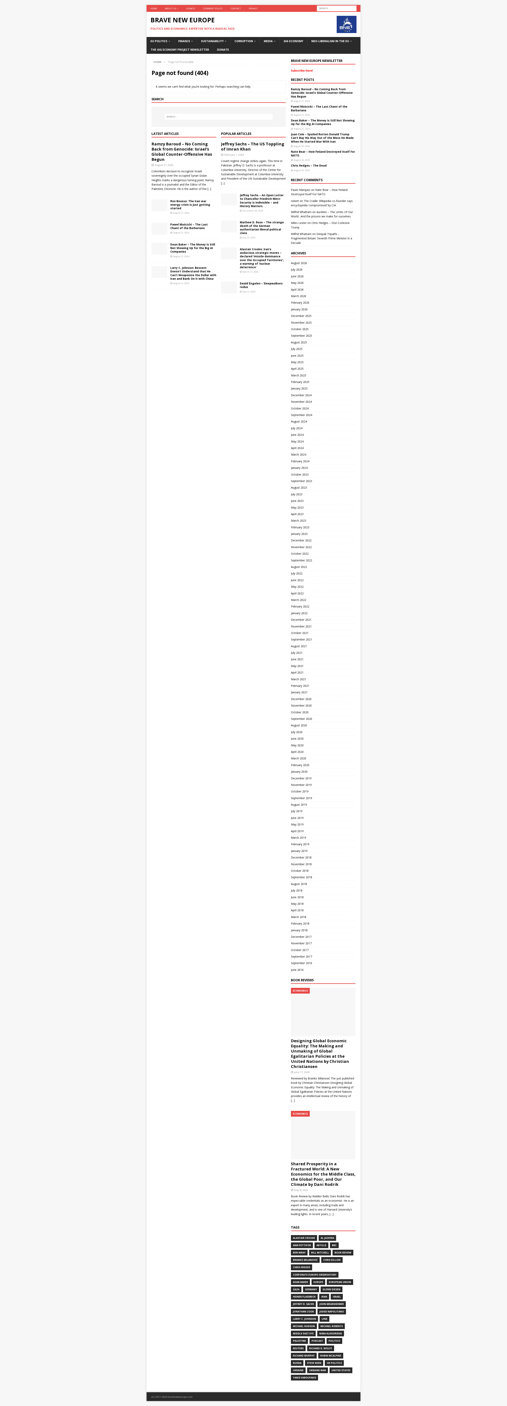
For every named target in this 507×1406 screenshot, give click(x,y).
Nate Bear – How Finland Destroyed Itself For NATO (323, 153)
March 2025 (298, 375)
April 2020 (297, 752)
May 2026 (297, 283)
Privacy (253, 8)
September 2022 (301, 560)
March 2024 (298, 454)
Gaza (296, 1289)
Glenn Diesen (331, 1289)
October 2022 (300, 553)
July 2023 (296, 494)
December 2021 (301, 620)
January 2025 (299, 388)
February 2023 (300, 527)
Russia (297, 1363)
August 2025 (299, 342)
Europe (318, 1282)
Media (268, 41)
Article (321, 1245)
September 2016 (301, 963)
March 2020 (298, 758)
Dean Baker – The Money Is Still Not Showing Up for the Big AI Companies (192, 248)
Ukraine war (317, 1370)
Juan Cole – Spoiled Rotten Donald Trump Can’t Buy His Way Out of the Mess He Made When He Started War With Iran (322, 137)
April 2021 (297, 672)
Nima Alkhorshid (330, 1333)
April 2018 (297, 910)
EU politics (159, 41)
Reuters (298, 1348)
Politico (334, 1341)
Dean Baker (300, 1282)
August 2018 (299, 884)
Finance (184, 41)
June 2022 (297, 580)
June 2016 (297, 970)
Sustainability (212, 41)
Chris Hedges (301, 1267)
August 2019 (299, 804)
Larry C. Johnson (304, 1319)
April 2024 (297, 448)
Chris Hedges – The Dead (309, 165)
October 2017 (300, 950)
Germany (311, 1289)
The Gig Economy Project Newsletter (180, 49)
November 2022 (301, 547)
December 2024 (301, 395)
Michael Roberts (331, 1326)
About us (170, 8)
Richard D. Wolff (320, 1348)
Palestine (299, 1341)
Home (154, 8)
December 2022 (301, 540)
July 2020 (296, 732)
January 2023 (299, 534)
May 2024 (297, 441)
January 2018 (299, 930)
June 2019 (297, 818)
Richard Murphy (304, 1355)
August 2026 (299, 263)
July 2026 (296, 269)
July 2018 (296, 890)
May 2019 (297, 824)
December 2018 (301, 857)
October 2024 (300, 408)
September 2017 (301, 956)
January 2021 (299, 692)
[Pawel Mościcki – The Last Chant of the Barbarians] (159, 229)
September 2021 (301, 639)
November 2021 (301, 626)
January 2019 (299, 851)
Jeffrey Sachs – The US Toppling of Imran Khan (252, 146)
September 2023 (301, 481)
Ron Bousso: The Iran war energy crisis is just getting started (190, 204)
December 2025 (301, 316)
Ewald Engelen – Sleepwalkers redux (261, 285)
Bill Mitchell (320, 1252)
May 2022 (297, 586)
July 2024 (296, 428)
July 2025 (296, 349)
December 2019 (301, 778)
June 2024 (297, 435)
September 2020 (301, 719)
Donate (190, 8)
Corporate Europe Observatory (314, 1274)
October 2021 (300, 633)
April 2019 (297, 831)
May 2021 (297, 666)
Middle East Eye (303, 1333)
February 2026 (300, 302)
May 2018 (297, 904)
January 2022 (299, 613)
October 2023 (300, 474)
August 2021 (299, 646)
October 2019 (300, 791)
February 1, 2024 (234, 154)
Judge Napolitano (331, 1311)
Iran (324, 1296)
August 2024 (299, 421)
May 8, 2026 (301, 1190)
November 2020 (301, 705)
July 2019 (296, 811)
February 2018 (300, 923)
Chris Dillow (332, 1260)
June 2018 (297, 897)
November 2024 (301, 402)
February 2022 (300, 606)
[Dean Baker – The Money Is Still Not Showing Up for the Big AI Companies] (159, 249)
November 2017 (301, 943)
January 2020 (299, 771)
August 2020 (299, 725)
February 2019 (300, 844)
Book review (343, 1252)
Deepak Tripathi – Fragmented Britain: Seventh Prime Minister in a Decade (321, 238)
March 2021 (298, 679)
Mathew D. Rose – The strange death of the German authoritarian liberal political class (262, 227)
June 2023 (297, 501)
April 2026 (297, 289)
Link (324, 1319)
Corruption (243, 41)
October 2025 (300, 329)
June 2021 (297, 659)
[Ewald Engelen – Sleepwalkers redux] (229, 288)
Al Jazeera (327, 1238)
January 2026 (299, 309)
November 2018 (301, 864)
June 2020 (297, 738)
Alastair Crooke (304, 1238)
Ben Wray (299, 1252)
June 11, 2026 (302, 1072)
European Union (340, 1282)
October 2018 (300, 871)
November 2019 (301, 785)
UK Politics (334, 1363)
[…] (293, 1100)
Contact (236, 8)
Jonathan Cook (303, 1311)
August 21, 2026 (164, 165)
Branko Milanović (305, 1260)
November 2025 (301, 322)
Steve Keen (314, 1363)
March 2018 (298, 917)
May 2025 (297, 362)
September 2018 (301, 877)
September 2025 (301, 335)
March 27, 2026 (250, 271)
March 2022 (298, 600)
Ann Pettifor (302, 1245)
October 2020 (300, 712)
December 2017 (301, 937)
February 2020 (300, 765)
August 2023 (299, 487)
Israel (337, 1296)
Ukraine (298, 1370)
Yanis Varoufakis (304, 1377)
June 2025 (297, 355)
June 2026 (297, 276)
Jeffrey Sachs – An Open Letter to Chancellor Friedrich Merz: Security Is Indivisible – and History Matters (262, 200)
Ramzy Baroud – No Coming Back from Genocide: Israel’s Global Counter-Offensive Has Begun (182, 151)
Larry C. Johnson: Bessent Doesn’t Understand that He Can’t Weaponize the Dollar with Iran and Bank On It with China (193, 273)
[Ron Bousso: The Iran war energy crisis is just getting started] (159, 205)
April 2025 (297, 368)
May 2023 (297, 507)
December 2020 (301, 699)
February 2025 (300, 382)
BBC (334, 1245)
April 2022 (297, 593)
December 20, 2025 (253, 210)
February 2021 (300, 686)
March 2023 (298, 520)
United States (341, 1370)
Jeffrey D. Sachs (303, 1304)
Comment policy (213, 8)
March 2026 (298, 296)
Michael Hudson (304, 1326)
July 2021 (296, 653)
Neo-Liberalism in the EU (330, 41)
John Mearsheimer (331, 1304)
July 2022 (296, 573)
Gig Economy (293, 41)
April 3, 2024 (249, 291)
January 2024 (299, 468)
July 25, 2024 (249, 237)
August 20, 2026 (302, 146)
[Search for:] (336, 8)
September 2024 (301, 415)
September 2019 (301, 798)
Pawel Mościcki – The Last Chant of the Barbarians (189, 226)
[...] (209, 189)
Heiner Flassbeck (304, 1296)
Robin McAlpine (330, 1355)
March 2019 (298, 837)
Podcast (317, 1341)
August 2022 (299, 567)
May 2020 (297, 745)
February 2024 (300, 461)
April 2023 (297, 514)
